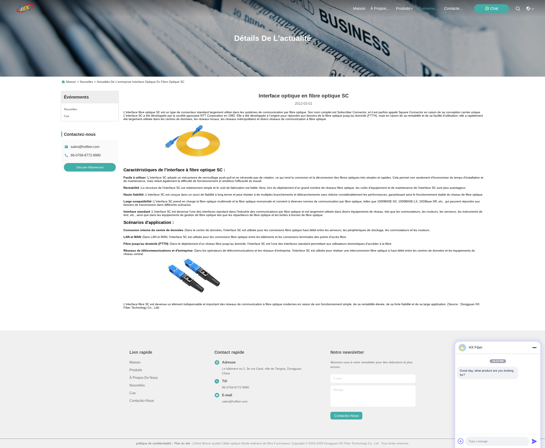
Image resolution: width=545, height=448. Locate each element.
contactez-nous (454, 8)
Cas (132, 393)
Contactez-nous (141, 400)
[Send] (534, 441)
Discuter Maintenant (89, 167)
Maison (359, 8)
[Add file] (461, 441)
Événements (429, 8)
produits (403, 8)
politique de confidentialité (153, 443)
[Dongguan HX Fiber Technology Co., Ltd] (25, 8)
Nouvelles (86, 81)
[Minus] (534, 347)
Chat (494, 8)
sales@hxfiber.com (85, 147)
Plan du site (182, 443)
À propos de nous (380, 8)
